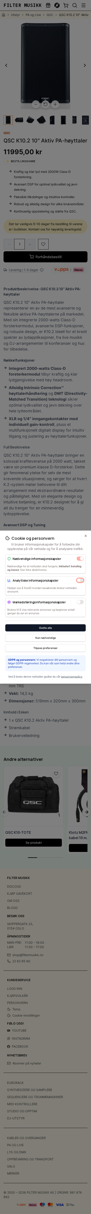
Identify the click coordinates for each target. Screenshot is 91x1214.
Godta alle (45, 627)
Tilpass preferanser (45, 647)
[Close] (85, 536)
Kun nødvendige (45, 637)
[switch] (80, 559)
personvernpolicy (71, 676)
